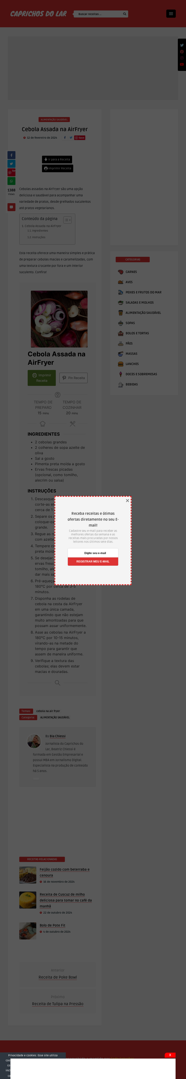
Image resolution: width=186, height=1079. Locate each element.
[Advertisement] (93, 1069)
